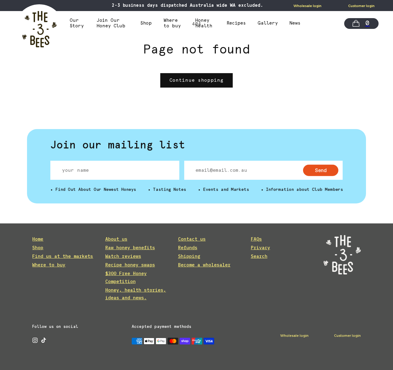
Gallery (268, 23)
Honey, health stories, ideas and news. (135, 294)
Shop (146, 23)
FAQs (256, 239)
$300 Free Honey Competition (126, 277)
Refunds (187, 247)
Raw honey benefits (130, 247)
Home (37, 239)
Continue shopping (196, 80)
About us (116, 239)
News (295, 23)
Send (321, 170)
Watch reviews (123, 256)
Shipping (189, 256)
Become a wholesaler (204, 265)
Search (259, 256)
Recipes (236, 23)
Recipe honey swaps (130, 265)
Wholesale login (307, 6)
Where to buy (48, 265)
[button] (361, 23)
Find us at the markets (62, 256)
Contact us (192, 239)
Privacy (260, 247)
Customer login (361, 6)
